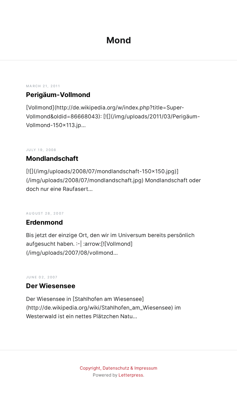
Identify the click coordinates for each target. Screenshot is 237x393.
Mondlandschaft (52, 158)
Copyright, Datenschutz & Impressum (118, 368)
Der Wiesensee (50, 286)
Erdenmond (44, 222)
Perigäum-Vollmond (58, 95)
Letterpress (130, 375)
